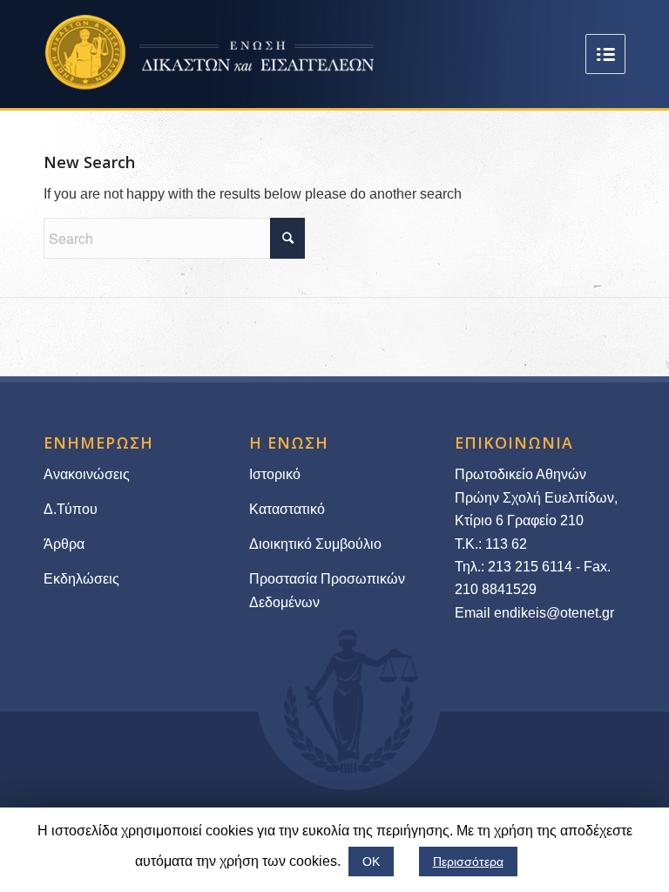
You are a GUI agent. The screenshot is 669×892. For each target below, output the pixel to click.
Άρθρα (64, 544)
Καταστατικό (288, 509)
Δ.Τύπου (71, 509)
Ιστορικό (275, 474)
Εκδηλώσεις (81, 578)
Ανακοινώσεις (87, 474)
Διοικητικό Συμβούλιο (315, 544)
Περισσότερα (468, 861)
